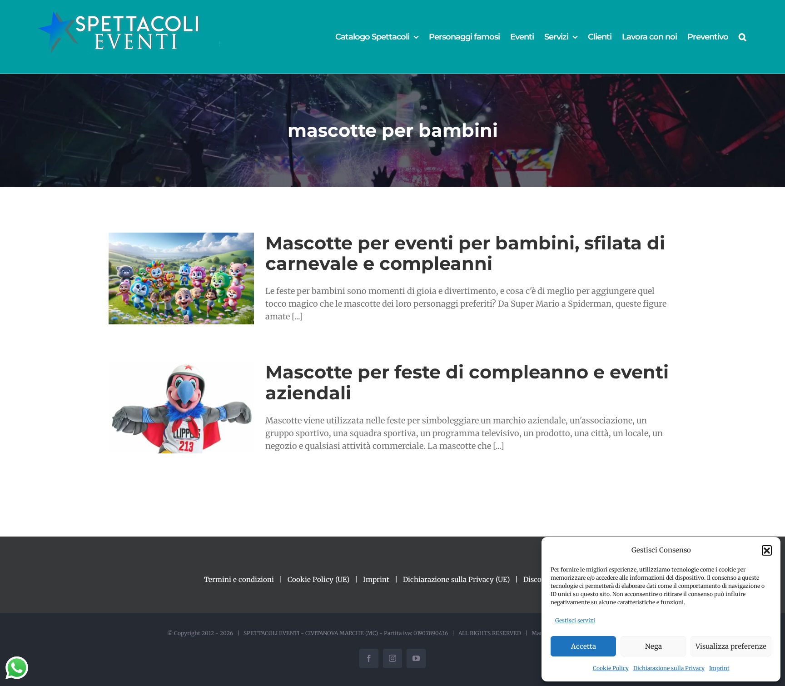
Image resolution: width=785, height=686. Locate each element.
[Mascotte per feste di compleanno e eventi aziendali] (181, 407)
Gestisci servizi (575, 620)
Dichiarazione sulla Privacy (669, 668)
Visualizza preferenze (731, 646)
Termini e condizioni (239, 579)
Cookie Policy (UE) (318, 579)
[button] (766, 550)
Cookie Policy (611, 668)
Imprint (719, 668)
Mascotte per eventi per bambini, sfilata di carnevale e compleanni (465, 253)
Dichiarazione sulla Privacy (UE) (456, 579)
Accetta (583, 646)
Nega (653, 646)
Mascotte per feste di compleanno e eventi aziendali (467, 382)
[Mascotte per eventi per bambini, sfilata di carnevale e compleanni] (181, 278)
